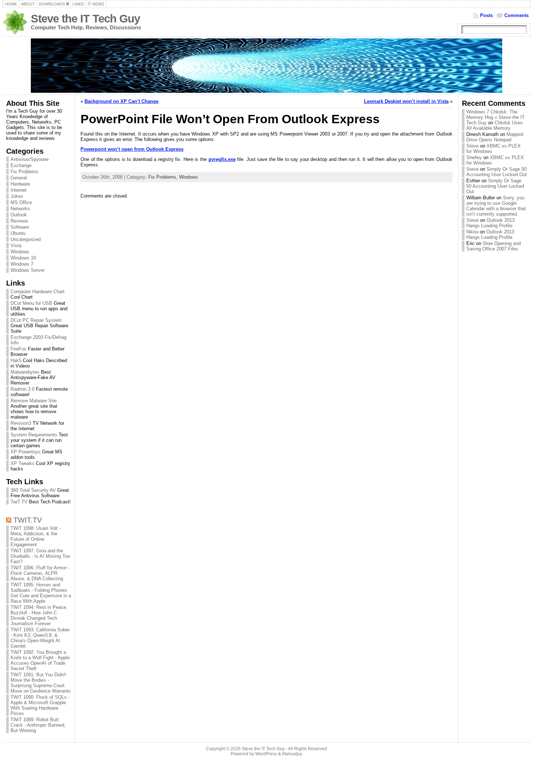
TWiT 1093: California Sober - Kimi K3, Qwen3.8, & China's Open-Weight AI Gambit (40, 638)
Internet (18, 190)
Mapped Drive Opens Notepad (494, 137)
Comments (516, 15)
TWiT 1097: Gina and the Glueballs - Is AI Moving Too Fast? (40, 556)
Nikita (472, 231)
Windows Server (28, 270)
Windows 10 (23, 258)
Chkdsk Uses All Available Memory (494, 125)
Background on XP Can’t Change (121, 101)
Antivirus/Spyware (30, 159)
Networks (20, 208)
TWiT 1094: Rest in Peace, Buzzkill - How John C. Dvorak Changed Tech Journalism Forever (39, 615)
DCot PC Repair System (36, 320)
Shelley (474, 157)
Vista (16, 245)
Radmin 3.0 (22, 389)
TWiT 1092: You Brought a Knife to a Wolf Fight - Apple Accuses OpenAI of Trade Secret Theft (40, 660)
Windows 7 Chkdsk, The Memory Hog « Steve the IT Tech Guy (495, 117)
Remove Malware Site (34, 400)
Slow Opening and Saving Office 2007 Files (493, 246)
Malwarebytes (25, 372)
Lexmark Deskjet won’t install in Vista (406, 101)
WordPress (266, 753)
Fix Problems (24, 171)
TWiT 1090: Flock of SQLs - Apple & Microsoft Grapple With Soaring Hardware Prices (40, 705)
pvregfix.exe (222, 159)
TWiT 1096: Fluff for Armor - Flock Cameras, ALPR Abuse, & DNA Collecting (40, 573)
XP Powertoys (26, 451)
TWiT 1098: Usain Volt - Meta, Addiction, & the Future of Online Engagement (36, 536)
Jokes (17, 196)
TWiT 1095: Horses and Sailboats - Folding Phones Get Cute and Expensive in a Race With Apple (41, 593)
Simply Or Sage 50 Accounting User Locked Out (496, 171)
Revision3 (21, 423)
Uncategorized (26, 239)
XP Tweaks (22, 463)
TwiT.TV (19, 501)
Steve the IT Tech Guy (85, 18)
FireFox (18, 349)
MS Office (21, 202)
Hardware (20, 184)
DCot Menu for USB (31, 303)
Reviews (19, 221)
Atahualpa (292, 753)
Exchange (21, 165)
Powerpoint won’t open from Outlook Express (131, 149)
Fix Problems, (163, 177)
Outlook (19, 214)
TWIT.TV (27, 520)
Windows (20, 251)
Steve (472, 146)
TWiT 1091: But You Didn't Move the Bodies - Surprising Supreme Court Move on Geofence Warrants (41, 683)
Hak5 (16, 360)
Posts (486, 15)
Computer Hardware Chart (38, 291)
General (19, 177)
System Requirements (34, 434)
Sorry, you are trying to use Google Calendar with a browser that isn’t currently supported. (496, 206)
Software (20, 227)
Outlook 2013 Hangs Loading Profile (490, 222)
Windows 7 (22, 264)
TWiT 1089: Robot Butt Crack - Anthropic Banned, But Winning (38, 725)
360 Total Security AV (33, 490)
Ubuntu (18, 233)
